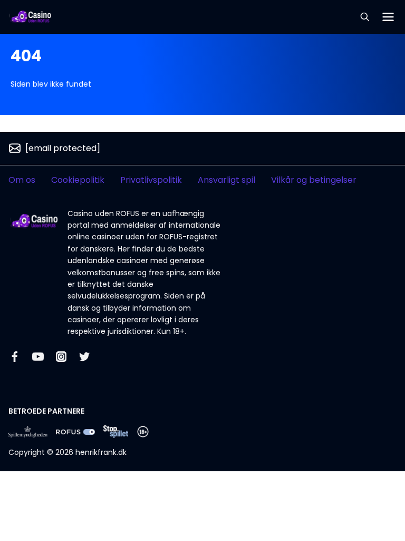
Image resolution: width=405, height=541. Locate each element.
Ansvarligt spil (226, 180)
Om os (21, 180)
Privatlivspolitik (151, 180)
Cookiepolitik (77, 180)
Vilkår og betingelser (313, 180)
